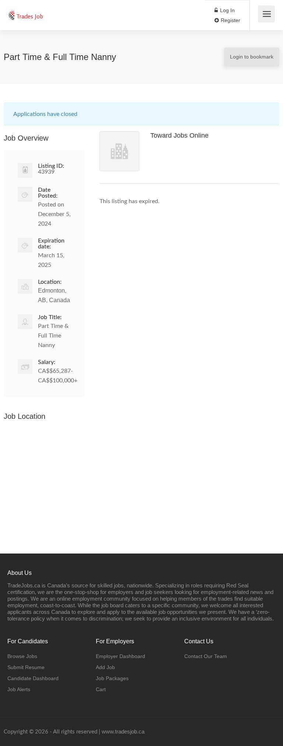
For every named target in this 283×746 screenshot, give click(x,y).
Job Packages (112, 678)
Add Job (105, 667)
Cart (101, 689)
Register (229, 20)
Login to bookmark (251, 57)
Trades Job (29, 16)
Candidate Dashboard (33, 678)
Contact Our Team (205, 656)
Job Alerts (18, 689)
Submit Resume (26, 667)
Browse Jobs (22, 656)
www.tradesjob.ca (123, 731)
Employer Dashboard (120, 656)
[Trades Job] (11, 11)
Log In (227, 10)
